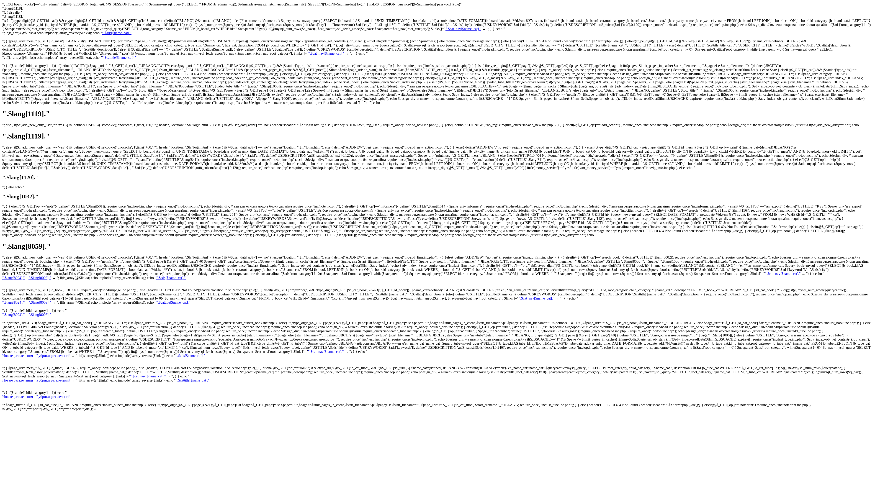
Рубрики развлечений (53, 356)
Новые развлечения (17, 356)
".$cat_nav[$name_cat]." (463, 29)
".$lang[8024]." (13, 278)
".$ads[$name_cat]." (116, 33)
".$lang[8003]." (39, 278)
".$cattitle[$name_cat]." (119, 57)
